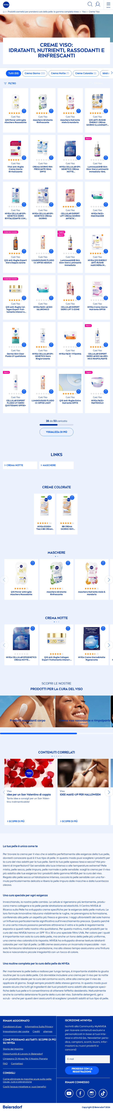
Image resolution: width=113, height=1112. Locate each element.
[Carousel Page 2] (57, 556)
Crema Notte (14, 465)
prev (4, 580)
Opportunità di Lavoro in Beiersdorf (23, 1053)
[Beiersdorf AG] (12, 1107)
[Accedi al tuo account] (97, 5)
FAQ (5, 1063)
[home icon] (4, 12)
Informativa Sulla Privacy (39, 1026)
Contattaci (17, 1063)
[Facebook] (80, 1093)
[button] (24, 111)
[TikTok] (103, 1093)
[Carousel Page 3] (58, 621)
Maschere (49, 465)
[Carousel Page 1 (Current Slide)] (55, 556)
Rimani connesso (77, 1082)
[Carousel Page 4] (58, 756)
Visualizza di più (56, 432)
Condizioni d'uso (12, 1026)
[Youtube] (69, 1093)
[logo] (6, 4)
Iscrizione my (78, 1020)
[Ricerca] (90, 5)
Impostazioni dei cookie (16, 1031)
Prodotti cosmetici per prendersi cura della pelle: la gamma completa (43, 12)
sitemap (47, 1031)
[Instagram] (92, 1093)
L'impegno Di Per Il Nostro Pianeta (25, 1058)
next (109, 580)
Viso (84, 12)
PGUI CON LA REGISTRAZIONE (82, 1070)
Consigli (9, 1073)
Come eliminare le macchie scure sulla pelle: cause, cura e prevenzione (27, 1080)
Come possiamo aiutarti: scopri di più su (29, 1041)
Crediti (36, 1031)
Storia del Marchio (13, 1048)
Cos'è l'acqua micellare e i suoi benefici (24, 1086)
